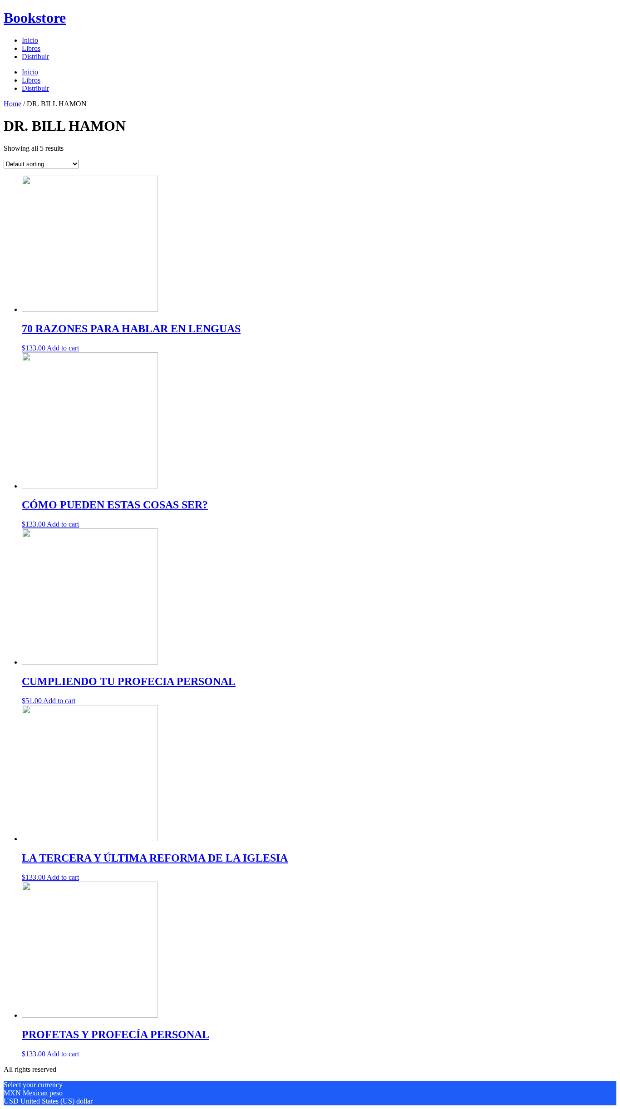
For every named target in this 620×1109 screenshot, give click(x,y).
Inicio (30, 40)
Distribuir (35, 56)
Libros (31, 48)
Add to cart (63, 348)
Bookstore (35, 18)
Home (12, 104)
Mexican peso (43, 1093)
